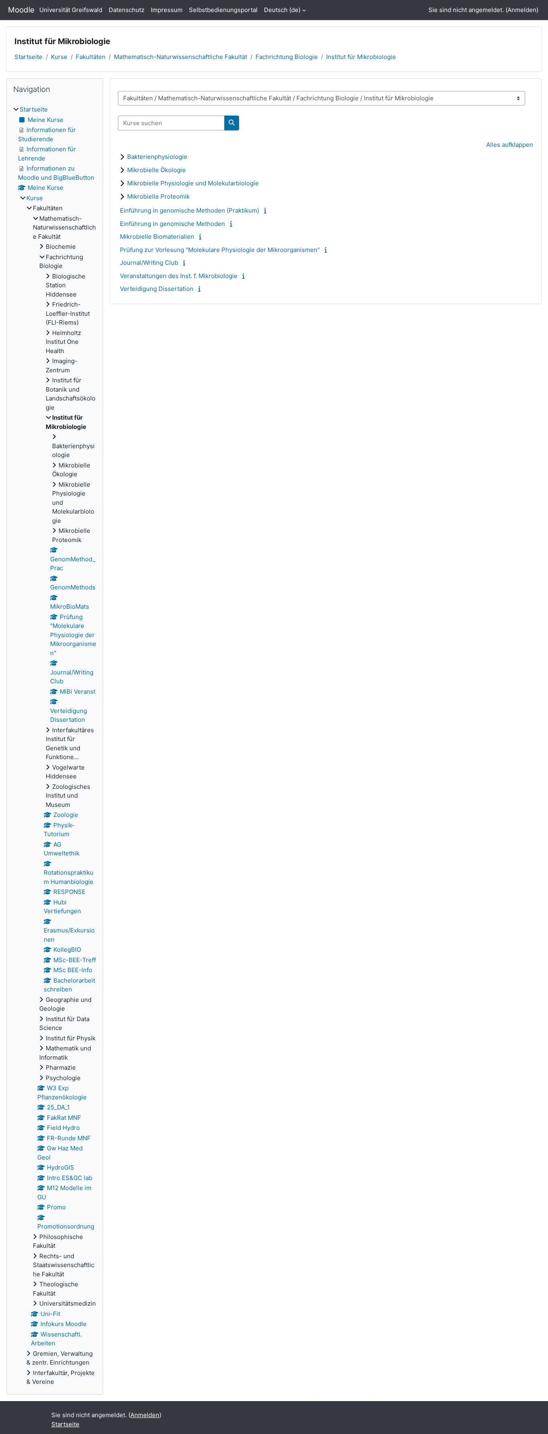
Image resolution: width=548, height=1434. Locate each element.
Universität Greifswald (70, 10)
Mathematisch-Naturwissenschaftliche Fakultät (180, 57)
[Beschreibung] (266, 210)
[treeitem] (54, 746)
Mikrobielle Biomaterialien (157, 236)
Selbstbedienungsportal (223, 10)
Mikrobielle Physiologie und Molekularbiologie (193, 183)
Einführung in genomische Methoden (172, 223)
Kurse (59, 57)
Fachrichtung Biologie (287, 57)
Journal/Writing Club (149, 262)
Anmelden (521, 10)
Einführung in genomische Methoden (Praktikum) (189, 210)
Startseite (28, 57)
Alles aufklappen (509, 144)
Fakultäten (91, 57)
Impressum (167, 10)
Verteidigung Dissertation (156, 288)
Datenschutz (126, 10)
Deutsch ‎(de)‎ (282, 10)
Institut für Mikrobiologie (361, 57)
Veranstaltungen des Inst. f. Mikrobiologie (178, 276)
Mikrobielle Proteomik (158, 196)
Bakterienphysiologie (157, 156)
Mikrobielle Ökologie (156, 170)
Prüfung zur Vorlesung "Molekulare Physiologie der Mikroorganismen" (220, 250)
